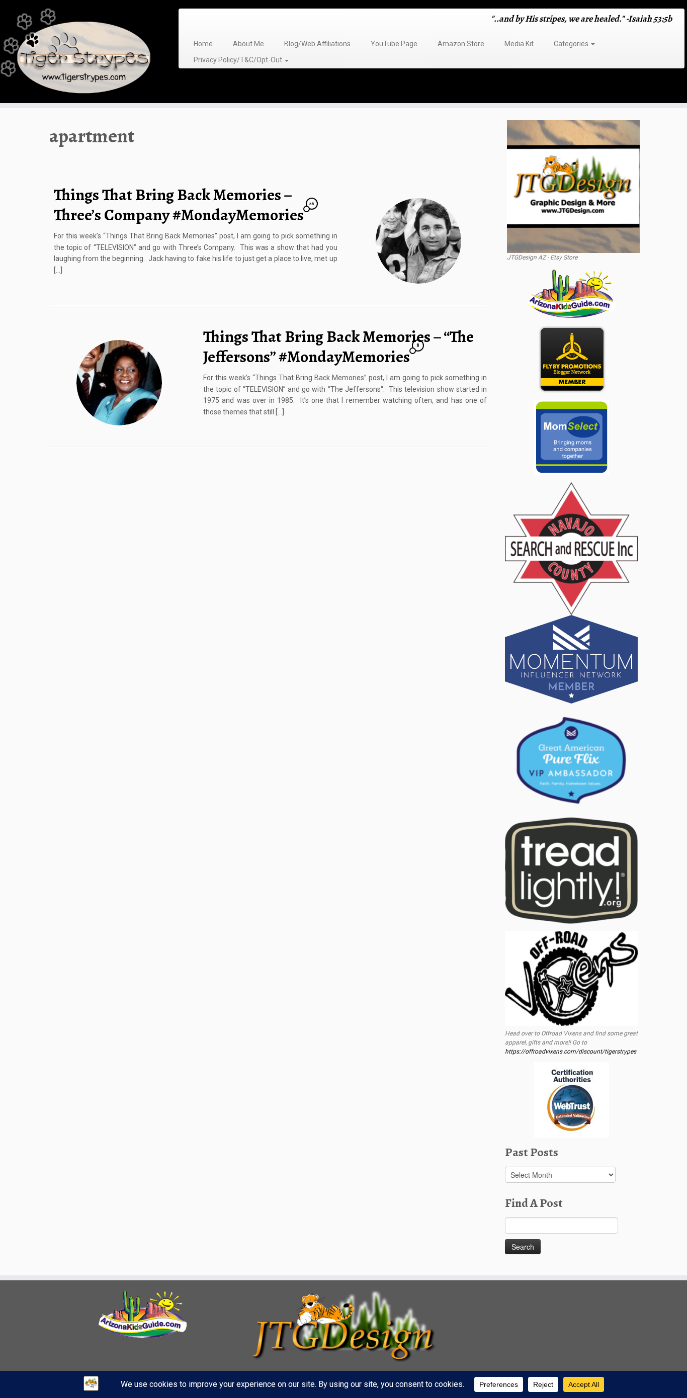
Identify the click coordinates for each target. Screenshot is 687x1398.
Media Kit (519, 44)
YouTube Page (394, 44)
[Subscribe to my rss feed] (189, 20)
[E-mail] (196, 20)
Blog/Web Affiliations (317, 44)
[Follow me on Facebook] (209, 20)
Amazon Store (461, 44)
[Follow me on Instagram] (215, 20)
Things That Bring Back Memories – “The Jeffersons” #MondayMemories (338, 346)
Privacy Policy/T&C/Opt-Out (239, 60)
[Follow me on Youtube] (228, 20)
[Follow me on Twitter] (202, 20)
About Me (248, 44)
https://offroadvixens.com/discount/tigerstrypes (570, 1051)
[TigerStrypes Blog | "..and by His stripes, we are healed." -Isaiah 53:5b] (79, 53)
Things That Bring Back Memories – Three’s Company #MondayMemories (179, 205)
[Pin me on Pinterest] (235, 20)
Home (203, 44)
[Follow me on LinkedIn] (241, 20)
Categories (572, 44)
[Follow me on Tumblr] (222, 20)
